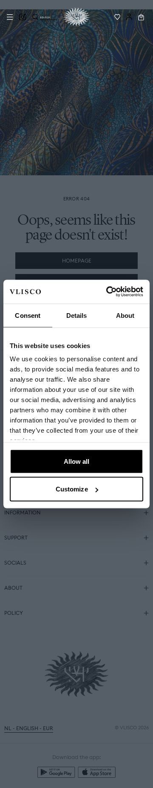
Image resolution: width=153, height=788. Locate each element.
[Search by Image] (22, 17)
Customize (72, 489)
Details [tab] (76, 315)
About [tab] (125, 315)
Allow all (77, 461)
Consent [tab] (27, 315)
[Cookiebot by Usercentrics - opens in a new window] (108, 291)
